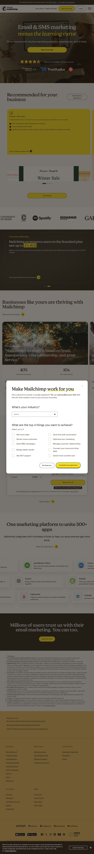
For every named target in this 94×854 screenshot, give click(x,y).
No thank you (47, 465)
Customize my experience (68, 465)
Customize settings (78, 847)
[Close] (82, 386)
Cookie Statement (10, 850)
